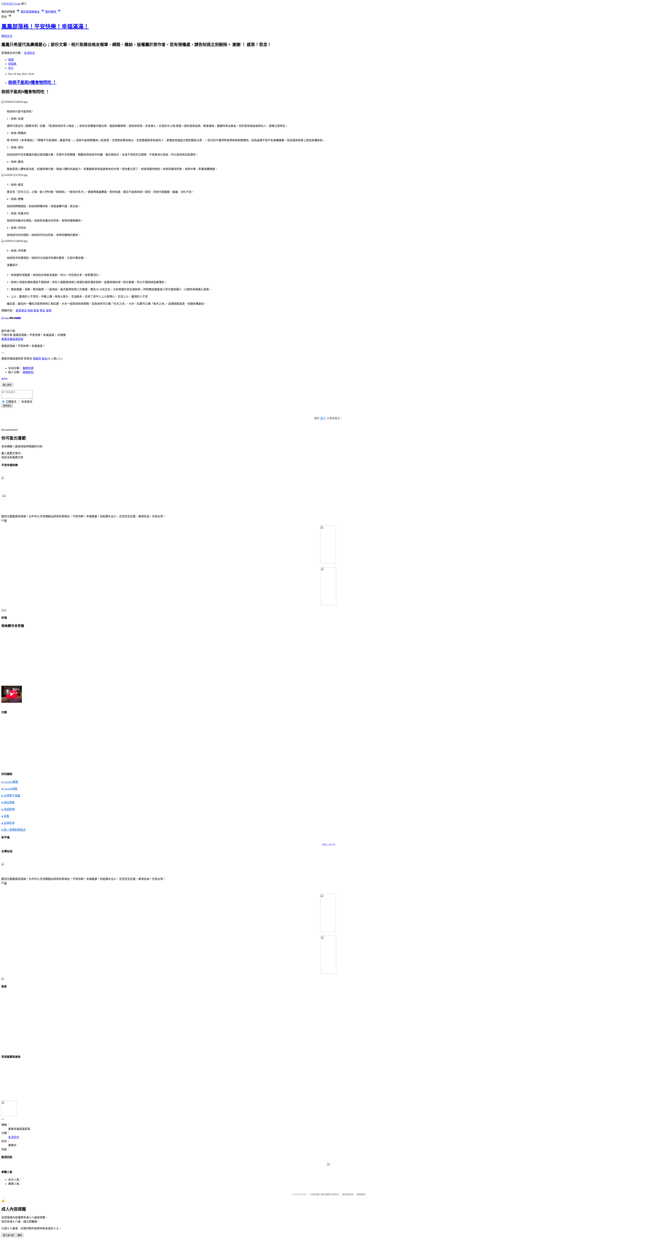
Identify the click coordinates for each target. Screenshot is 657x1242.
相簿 (11, 59)
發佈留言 (7, 405)
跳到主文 (6, 36)
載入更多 (7, 385)
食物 (48, 310)
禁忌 (42, 310)
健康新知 (28, 372)
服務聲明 (361, 1194)
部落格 (12, 63)
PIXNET (303, 1194)
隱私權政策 (347, 1194)
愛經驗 (18, 318)
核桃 (30, 310)
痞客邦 (37, 358)
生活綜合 (29, 52)
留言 (44, 358)
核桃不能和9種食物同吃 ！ (32, 82)
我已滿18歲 (8, 1235)
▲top (4, 378)
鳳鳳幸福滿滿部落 (12, 339)
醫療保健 (28, 368)
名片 (11, 68)
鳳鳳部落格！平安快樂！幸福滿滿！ (45, 26)
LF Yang (5, 318)
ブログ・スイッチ (328, 844)
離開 (19, 1235)
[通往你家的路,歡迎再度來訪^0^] (328, 1164)
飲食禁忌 (21, 310)
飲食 (36, 310)
